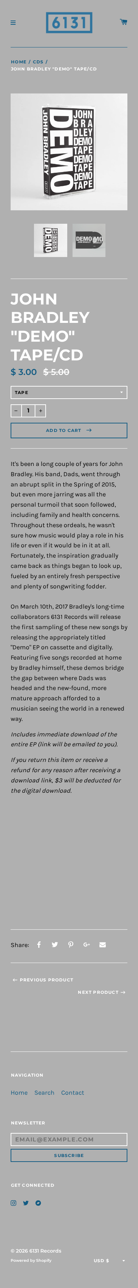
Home (19, 61)
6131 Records (45, 1251)
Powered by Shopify (31, 1260)
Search (44, 1092)
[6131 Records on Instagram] (13, 1202)
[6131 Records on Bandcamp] (38, 1202)
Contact (72, 1092)
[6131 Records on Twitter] (26, 1202)
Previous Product (46, 979)
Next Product (98, 992)
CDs (38, 61)
